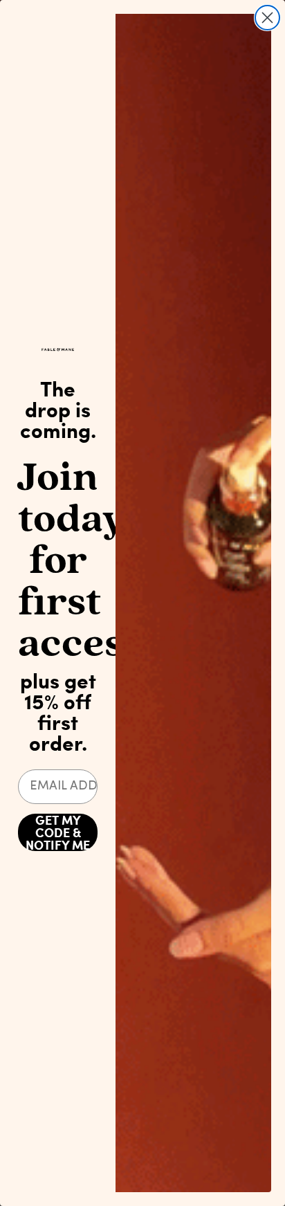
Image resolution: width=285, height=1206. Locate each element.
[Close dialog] (267, 18)
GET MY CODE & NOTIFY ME (58, 832)
